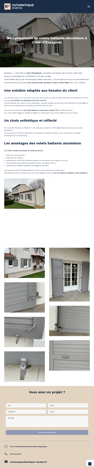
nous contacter (21, 173)
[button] (88, 6)
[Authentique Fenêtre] (19, 6)
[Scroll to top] (89, 464)
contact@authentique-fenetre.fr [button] (28, 462)
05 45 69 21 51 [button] (15, 454)
